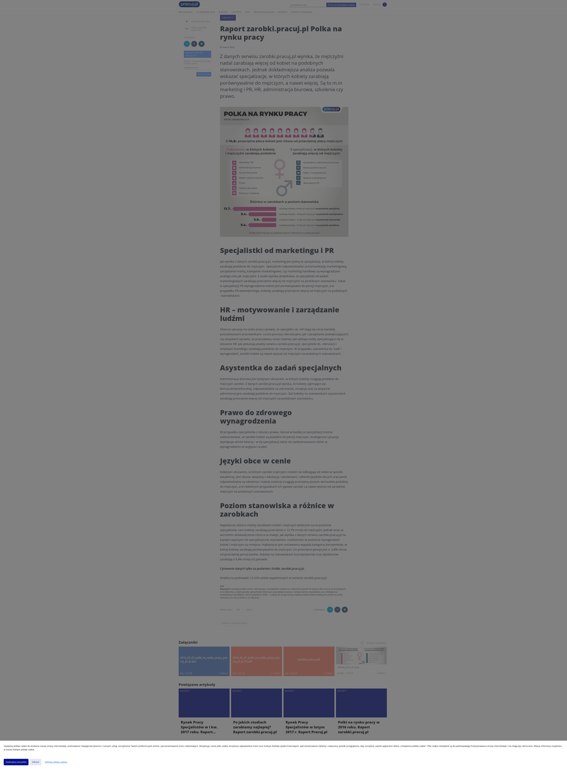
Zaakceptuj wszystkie (16, 762)
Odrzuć (35, 762)
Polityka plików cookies (56, 762)
